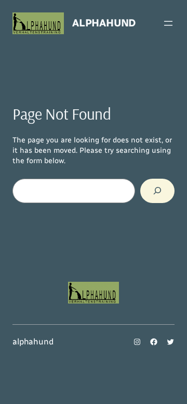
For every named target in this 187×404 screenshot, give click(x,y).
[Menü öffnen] (168, 23)
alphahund (104, 23)
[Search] (157, 191)
